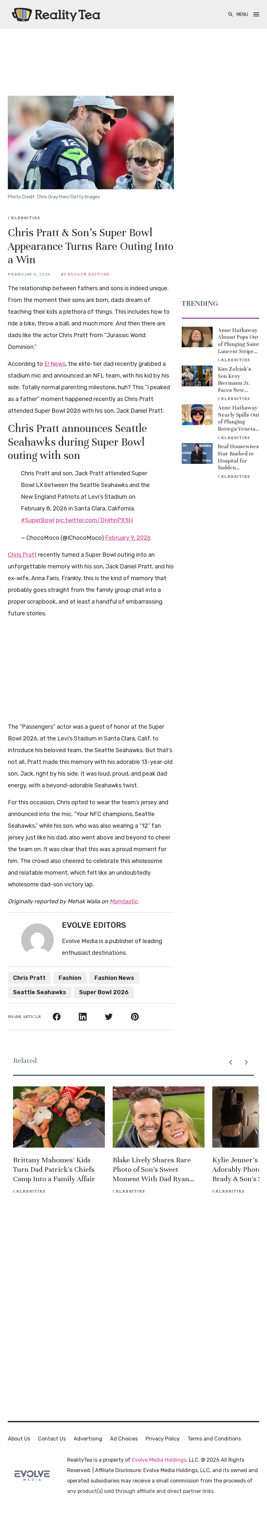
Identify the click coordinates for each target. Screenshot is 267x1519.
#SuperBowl (37, 520)
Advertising (88, 1439)
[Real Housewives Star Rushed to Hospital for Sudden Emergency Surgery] (197, 453)
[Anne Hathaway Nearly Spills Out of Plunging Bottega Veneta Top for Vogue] (197, 414)
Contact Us (52, 1439)
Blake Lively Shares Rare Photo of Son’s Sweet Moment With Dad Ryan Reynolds (152, 1169)
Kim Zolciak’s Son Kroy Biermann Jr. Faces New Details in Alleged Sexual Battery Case (236, 379)
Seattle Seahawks (39, 992)
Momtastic (123, 901)
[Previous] (230, 1062)
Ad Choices (124, 1439)
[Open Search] (230, 14)
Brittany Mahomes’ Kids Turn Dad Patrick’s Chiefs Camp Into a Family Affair (54, 1169)
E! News (54, 363)
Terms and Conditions (214, 1439)
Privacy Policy (163, 1439)
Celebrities (24, 218)
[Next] (246, 1062)
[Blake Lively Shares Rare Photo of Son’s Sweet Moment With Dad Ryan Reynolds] (158, 1117)
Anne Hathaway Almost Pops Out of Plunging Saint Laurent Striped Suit (238, 341)
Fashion (70, 978)
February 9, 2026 (128, 537)
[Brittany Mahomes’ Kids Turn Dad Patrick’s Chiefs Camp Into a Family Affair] (59, 1117)
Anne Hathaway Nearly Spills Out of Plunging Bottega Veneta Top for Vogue (238, 418)
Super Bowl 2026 (104, 992)
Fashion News (114, 978)
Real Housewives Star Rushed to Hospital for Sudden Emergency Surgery (238, 457)
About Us (19, 1439)
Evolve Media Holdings (159, 1460)
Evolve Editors (88, 274)
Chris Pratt (22, 554)
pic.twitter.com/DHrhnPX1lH (94, 520)
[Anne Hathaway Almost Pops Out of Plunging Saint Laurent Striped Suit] (197, 337)
